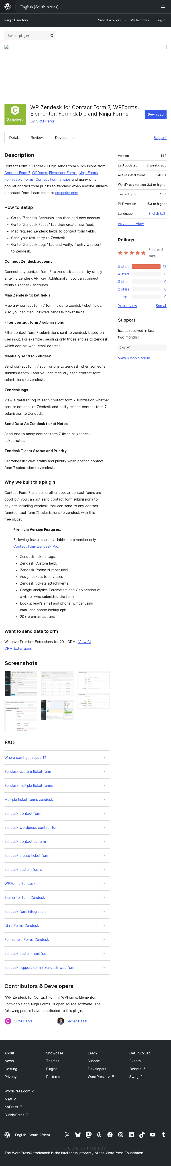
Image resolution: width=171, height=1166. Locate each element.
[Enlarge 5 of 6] (104, 677)
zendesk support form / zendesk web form (39, 968)
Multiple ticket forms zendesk (28, 799)
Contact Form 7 (17, 172)
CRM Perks (45, 121)
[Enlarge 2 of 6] (31, 706)
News (9, 1061)
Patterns (53, 1076)
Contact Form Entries (53, 179)
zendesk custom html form (26, 954)
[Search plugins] (51, 35)
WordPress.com (19, 1091)
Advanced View (131, 223)
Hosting (10, 1069)
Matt (10, 1099)
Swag (136, 1076)
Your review (127, 305)
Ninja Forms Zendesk (21, 926)
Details (14, 137)
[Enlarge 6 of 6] (104, 699)
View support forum (134, 358)
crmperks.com (66, 192)
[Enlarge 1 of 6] (31, 677)
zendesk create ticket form (26, 855)
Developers (97, 1069)
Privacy (10, 1076)
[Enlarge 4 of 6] (67, 705)
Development (66, 137)
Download (156, 114)
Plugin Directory (16, 20)
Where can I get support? (25, 757)
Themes (52, 1061)
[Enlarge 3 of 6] (67, 677)
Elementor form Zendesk (24, 898)
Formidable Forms (19, 179)
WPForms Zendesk (20, 884)
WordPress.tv (101, 1076)
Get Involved (140, 1053)
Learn (92, 1053)
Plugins (51, 1069)
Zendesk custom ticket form (27, 771)
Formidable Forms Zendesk (26, 940)
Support (160, 137)
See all (161, 305)
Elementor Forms (63, 172)
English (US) (158, 213)
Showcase (54, 1053)
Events (135, 1061)
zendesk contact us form (25, 841)
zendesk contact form (22, 813)
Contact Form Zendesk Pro (35, 546)
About (9, 1053)
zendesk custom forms (23, 869)
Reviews (38, 137)
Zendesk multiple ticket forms (28, 785)
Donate (137, 1069)
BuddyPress (16, 1115)
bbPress (13, 1107)
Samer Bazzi (77, 1021)
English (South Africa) (32, 1135)
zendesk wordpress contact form (31, 827)
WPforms (39, 172)
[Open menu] (164, 6)
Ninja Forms (88, 172)
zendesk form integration (25, 912)
